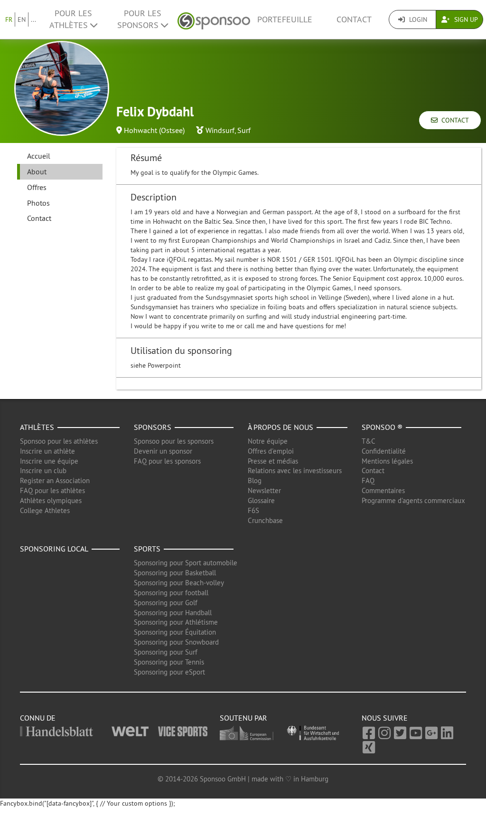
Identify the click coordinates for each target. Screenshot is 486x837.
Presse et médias (273, 461)
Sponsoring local (54, 548)
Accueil (38, 156)
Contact (354, 19)
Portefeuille (284, 19)
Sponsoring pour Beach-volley (179, 582)
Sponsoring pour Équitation (175, 632)
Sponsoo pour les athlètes (59, 441)
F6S (253, 510)
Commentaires (383, 490)
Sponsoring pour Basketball (175, 572)
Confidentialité (384, 451)
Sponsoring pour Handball (173, 612)
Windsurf (220, 130)
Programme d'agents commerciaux (413, 500)
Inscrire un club (43, 470)
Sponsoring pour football (171, 592)
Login (417, 19)
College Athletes (45, 510)
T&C (368, 441)
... (33, 19)
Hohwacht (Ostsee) (154, 130)
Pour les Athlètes (70, 19)
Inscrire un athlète (47, 451)
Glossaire (261, 500)
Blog (255, 480)
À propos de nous (280, 427)
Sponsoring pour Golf (165, 602)
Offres (37, 187)
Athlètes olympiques (51, 500)
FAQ (368, 480)
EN (22, 19)
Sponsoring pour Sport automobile (185, 562)
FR (8, 19)
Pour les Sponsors (139, 19)
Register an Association (55, 480)
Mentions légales (387, 461)
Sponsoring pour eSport (169, 671)
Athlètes (37, 427)
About (37, 171)
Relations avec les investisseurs (295, 470)
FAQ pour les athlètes (52, 490)
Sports (147, 548)
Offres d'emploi (271, 451)
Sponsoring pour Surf (165, 651)
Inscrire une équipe (49, 461)
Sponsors (152, 427)
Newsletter (264, 490)
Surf (244, 130)
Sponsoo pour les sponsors (174, 441)
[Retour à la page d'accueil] (214, 19)
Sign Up (465, 19)
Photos (38, 203)
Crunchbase (265, 520)
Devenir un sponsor (163, 451)
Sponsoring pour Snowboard (176, 642)
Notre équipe (268, 441)
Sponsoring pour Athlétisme (176, 622)
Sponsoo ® (382, 427)
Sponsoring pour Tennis (169, 661)
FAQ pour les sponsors (167, 461)
